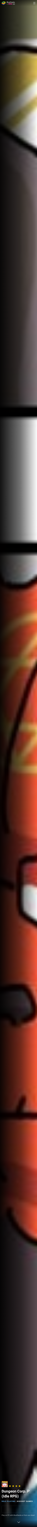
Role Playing (8, 1501)
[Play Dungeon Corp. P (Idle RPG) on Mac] (18, 1509)
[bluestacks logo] (8, 3)
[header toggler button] (34, 3)
